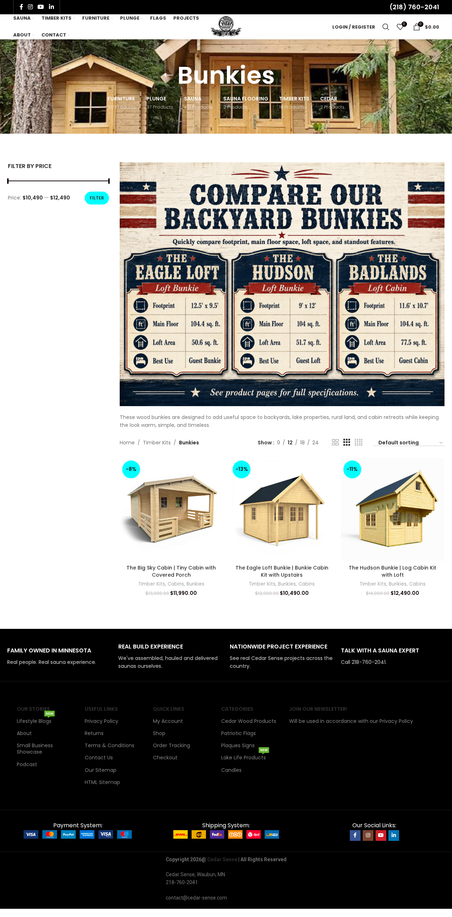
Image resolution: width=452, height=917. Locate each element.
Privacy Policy (101, 721)
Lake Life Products (244, 756)
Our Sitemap (100, 770)
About (24, 733)
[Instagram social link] (30, 7)
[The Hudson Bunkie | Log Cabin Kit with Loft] (392, 510)
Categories (237, 709)
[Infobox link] (59, 656)
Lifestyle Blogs (35, 720)
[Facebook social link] (21, 7)
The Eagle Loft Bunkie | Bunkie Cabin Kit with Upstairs (281, 571)
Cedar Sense (222, 859)
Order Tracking (171, 745)
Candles (231, 770)
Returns (94, 733)
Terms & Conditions (109, 745)
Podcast (27, 764)
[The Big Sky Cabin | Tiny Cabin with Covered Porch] (171, 510)
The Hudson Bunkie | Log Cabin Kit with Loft (392, 571)
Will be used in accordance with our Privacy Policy (351, 721)
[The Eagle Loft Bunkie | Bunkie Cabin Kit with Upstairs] (282, 510)
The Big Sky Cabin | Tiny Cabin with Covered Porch (171, 571)
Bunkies (195, 584)
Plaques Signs (238, 745)
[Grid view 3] (346, 442)
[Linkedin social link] (51, 7)
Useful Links (101, 709)
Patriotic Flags (238, 733)
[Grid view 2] (335, 442)
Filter (97, 198)
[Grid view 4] (358, 442)
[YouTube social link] (40, 7)
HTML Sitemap (102, 782)
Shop (159, 733)
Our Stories (33, 709)
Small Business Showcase (35, 748)
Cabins (176, 584)
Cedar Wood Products (248, 721)
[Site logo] (226, 26)
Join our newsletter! (318, 709)
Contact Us (99, 757)
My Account (168, 721)
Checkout (165, 757)
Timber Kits (157, 442)
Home (127, 442)
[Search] (386, 27)
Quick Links (168, 709)
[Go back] (168, 75)
